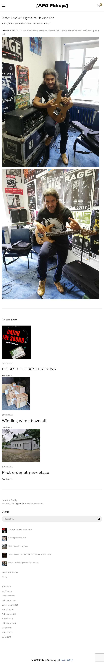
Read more (7, 375)
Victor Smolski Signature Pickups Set (23, 563)
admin (20, 23)
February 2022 (9, 600)
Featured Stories (10, 572)
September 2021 (10, 605)
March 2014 (7, 618)
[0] (98, 5)
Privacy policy (66, 660)
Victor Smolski (9, 30)
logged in (19, 503)
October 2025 (8, 596)
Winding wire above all (24, 420)
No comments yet (42, 23)
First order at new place (25, 472)
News (28, 23)
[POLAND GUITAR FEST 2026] (4, 530)
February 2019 (9, 614)
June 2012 (7, 628)
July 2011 (6, 637)
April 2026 (7, 591)
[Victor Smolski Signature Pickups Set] (4, 563)
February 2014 (9, 623)
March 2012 (7, 632)
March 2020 (8, 609)
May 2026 (6, 586)
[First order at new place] (4, 546)
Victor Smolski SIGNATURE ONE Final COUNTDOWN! (29, 554)
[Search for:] (52, 519)
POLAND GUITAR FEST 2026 (29, 369)
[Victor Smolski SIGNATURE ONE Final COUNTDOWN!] (4, 555)
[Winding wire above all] (4, 538)
